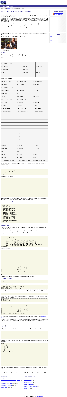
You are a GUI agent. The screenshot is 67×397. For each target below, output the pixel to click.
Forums (11, 6)
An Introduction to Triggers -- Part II (6, 383)
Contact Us (51, 40)
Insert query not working (28, 380)
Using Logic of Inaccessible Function (30, 390)
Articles (51, 36)
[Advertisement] (27, 2)
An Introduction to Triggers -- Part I (6, 385)
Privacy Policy (38, 396)
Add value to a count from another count (30, 386)
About (42, 396)
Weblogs (7, 6)
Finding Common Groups (28, 382)
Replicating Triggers (4, 387)
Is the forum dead (27, 388)
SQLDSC (8, 8)
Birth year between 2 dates (28, 384)
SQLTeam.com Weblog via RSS (58, 14)
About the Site (52, 41)
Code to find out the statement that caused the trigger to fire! (10, 380)
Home (2, 6)
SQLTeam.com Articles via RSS (58, 13)
